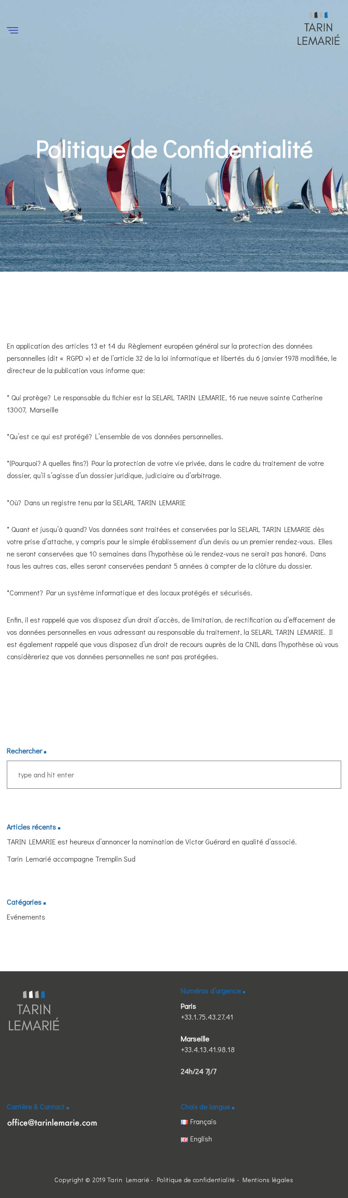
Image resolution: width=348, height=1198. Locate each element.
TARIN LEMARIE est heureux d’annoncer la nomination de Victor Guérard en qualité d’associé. (152, 841)
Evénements (26, 916)
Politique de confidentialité (196, 1179)
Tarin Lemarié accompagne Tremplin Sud (71, 858)
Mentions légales (267, 1179)
